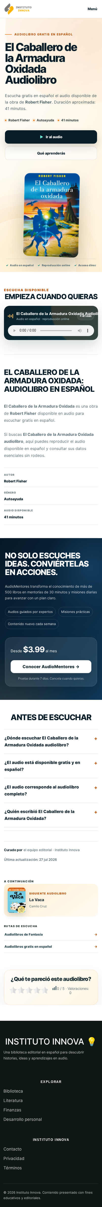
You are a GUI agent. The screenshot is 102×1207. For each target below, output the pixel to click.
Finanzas (12, 1109)
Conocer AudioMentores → (51, 666)
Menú (92, 9)
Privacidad (14, 1158)
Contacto (12, 1149)
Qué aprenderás (51, 153)
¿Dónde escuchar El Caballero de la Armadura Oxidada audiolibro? (41, 741)
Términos (12, 1167)
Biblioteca (13, 1091)
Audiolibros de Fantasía (23, 934)
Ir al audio (51, 137)
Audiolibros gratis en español (28, 946)
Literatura (13, 1100)
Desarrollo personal (22, 1119)
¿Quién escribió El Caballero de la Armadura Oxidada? (39, 815)
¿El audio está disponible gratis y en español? (42, 766)
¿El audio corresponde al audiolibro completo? (41, 790)
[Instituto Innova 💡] (18, 8)
